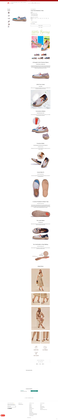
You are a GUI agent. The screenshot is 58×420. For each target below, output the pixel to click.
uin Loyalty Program (31, 415)
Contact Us (30, 404)
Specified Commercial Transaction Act (33, 413)
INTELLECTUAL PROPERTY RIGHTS (33, 414)
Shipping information (40, 360)
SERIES (21, 2)
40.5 (35, 18)
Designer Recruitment (42, 407)
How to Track (30, 410)
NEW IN (14, 2)
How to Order (30, 409)
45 (48, 18)
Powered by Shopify (29, 417)
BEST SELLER (12, 2)
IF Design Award (24, 2)
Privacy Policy (30, 411)
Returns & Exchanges (31, 408)
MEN (18, 2)
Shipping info (30, 407)
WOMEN (16, 2)
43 (42, 18)
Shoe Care (30, 406)
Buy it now (40, 27)
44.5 (46, 18)
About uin (41, 404)
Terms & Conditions (31, 412)
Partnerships (41, 408)
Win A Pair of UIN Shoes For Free (43, 409)
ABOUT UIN (12, 3)
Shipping (31, 13)
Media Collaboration (42, 406)
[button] (36, 2)
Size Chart (30, 405)
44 (44, 18)
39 (31, 18)
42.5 (40, 18)
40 (33, 18)
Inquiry (41, 405)
